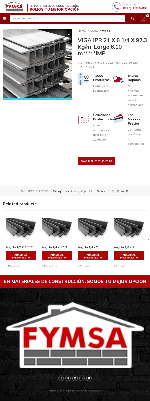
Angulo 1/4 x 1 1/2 (54, 247)
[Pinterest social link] (118, 191)
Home (82, 31)
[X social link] (113, 191)
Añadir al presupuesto (96, 161)
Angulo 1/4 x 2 (88, 247)
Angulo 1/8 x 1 (124, 247)
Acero (94, 31)
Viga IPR (107, 31)
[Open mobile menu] (4, 18)
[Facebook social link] (109, 191)
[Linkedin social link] (122, 191)
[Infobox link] (129, 6)
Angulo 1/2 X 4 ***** (19, 247)
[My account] (132, 18)
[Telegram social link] (127, 191)
